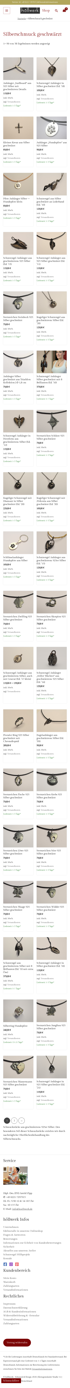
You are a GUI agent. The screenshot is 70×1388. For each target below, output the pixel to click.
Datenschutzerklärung (15, 1307)
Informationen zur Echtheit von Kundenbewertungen (32, 1242)
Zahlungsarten (11, 1286)
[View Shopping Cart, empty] (64, 10)
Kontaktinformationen (48, 2)
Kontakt (7, 1258)
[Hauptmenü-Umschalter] (6, 10)
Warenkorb (9, 1282)
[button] (56, 11)
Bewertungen (10, 1239)
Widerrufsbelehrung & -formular (21, 1315)
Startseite (22, 19)
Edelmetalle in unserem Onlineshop (23, 1231)
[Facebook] (5, 1264)
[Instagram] (11, 1264)
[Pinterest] (17, 1264)
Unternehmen (11, 1227)
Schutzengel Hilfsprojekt (16, 1254)
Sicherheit (8, 1246)
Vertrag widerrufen (17, 1342)
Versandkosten (13, 102)
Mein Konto (9, 1278)
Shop (46, 11)
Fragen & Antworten (14, 1235)
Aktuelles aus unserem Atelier (19, 1250)
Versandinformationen (15, 1289)
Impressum (9, 1303)
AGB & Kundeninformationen (19, 1311)
